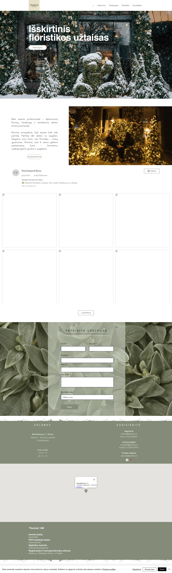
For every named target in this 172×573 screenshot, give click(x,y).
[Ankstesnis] (13, 54)
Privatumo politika (108, 569)
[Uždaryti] (169, 569)
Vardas (63, 343)
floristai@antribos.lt (129, 434)
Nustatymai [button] (137, 569)
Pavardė (92, 343)
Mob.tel (64, 364)
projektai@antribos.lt (129, 445)
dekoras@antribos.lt (129, 456)
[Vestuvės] (89, 92)
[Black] (91, 92)
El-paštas (64, 355)
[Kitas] (159, 54)
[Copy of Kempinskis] (82, 92)
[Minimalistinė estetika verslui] (80, 92)
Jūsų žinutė (65, 374)
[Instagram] (131, 460)
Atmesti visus (149, 569)
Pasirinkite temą (67, 392)
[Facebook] (127, 460)
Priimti (162, 569)
